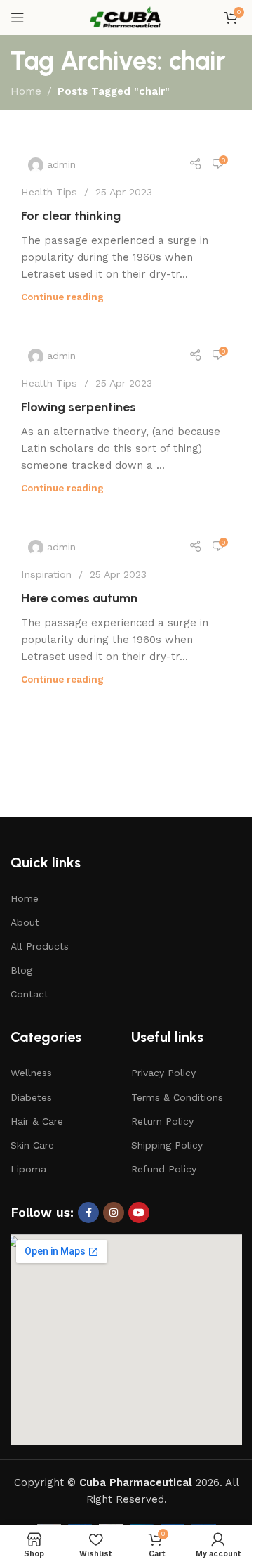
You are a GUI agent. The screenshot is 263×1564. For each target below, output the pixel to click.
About (25, 922)
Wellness (31, 1072)
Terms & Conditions (177, 1097)
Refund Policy (163, 1169)
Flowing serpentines (78, 407)
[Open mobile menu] (18, 18)
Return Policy (162, 1121)
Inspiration (46, 574)
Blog (21, 970)
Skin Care (32, 1145)
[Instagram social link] (113, 1212)
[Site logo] (126, 17)
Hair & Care (37, 1121)
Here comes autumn (79, 598)
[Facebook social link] (88, 1212)
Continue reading (62, 296)
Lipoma (28, 1169)
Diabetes (31, 1097)
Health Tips (49, 192)
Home (26, 91)
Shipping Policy (167, 1145)
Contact (29, 994)
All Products (40, 946)
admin (61, 164)
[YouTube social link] (138, 1212)
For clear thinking (71, 216)
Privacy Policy (163, 1072)
